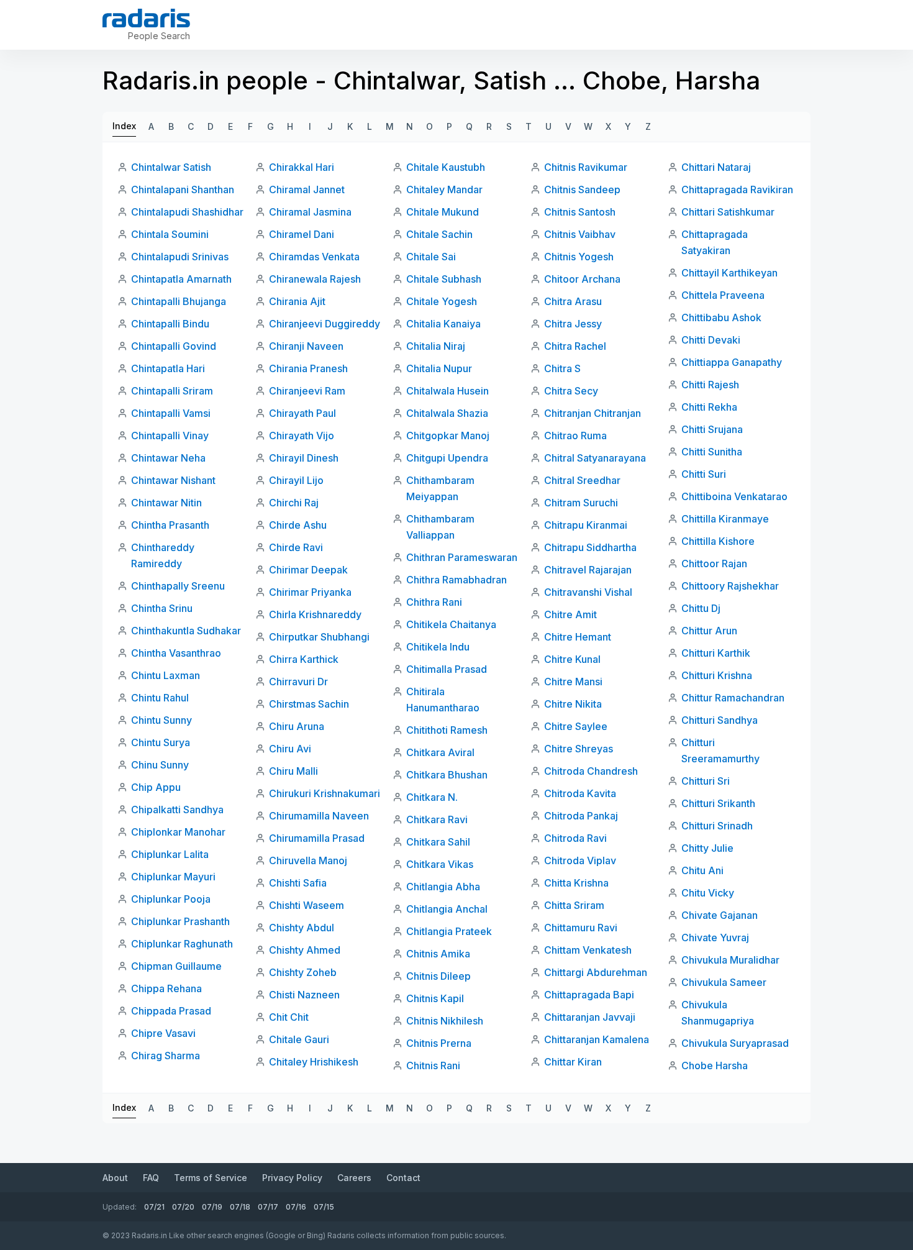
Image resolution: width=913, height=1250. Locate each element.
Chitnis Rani (433, 1065)
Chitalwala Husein (447, 391)
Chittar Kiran (573, 1062)
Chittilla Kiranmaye (725, 519)
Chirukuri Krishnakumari (324, 793)
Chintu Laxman (165, 675)
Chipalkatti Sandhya (177, 809)
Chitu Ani (702, 870)
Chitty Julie (707, 848)
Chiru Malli (293, 771)
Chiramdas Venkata (314, 256)
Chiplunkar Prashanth (180, 921)
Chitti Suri (703, 474)
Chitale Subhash (443, 279)
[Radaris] (146, 18)
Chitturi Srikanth (718, 803)
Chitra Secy (571, 391)
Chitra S (562, 368)
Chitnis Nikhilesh (444, 1021)
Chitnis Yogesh (579, 256)
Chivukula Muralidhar (730, 960)
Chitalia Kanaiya (443, 323)
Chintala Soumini (170, 234)
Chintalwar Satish (171, 167)
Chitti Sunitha (711, 451)
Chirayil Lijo (296, 480)
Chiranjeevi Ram (307, 391)
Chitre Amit (570, 614)
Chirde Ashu (298, 525)
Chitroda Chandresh (591, 771)
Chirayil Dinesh (303, 458)
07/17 (268, 1206)
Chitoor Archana (582, 279)
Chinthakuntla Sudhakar (186, 630)
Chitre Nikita (573, 704)
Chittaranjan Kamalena (596, 1039)
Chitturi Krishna (716, 675)
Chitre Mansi (573, 681)
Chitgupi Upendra (447, 458)
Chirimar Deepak (308, 569)
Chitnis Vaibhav (579, 234)
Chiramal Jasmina (310, 212)
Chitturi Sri (705, 781)
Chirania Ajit (297, 301)
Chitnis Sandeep (582, 189)
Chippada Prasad (171, 1011)
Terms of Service (210, 1177)
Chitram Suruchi (581, 502)
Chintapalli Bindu (170, 323)
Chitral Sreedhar (582, 480)
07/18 (240, 1206)
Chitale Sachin (439, 234)
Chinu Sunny (160, 765)
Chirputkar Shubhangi (319, 637)
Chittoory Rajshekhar (730, 586)
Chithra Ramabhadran (456, 579)
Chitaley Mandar (444, 189)
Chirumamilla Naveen (319, 816)
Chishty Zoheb (303, 972)
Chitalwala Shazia (447, 413)
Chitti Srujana (712, 429)
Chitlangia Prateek (449, 931)
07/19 (212, 1206)
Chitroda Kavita (580, 793)
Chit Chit (289, 1017)
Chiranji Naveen (306, 346)
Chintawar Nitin (166, 502)
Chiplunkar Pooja (171, 899)
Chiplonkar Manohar (178, 832)
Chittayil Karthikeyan (729, 273)
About (115, 1177)
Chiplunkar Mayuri (173, 876)
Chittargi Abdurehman (595, 972)
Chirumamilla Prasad (317, 838)
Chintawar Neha (168, 458)
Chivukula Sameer (723, 982)
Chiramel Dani (301, 234)
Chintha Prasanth (170, 525)
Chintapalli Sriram (172, 391)
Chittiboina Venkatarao (734, 496)
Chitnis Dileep (438, 976)
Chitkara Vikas (439, 864)
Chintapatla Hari (168, 368)
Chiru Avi (290, 748)
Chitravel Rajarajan (588, 569)
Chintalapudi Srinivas (180, 256)
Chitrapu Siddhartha (590, 547)
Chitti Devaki (710, 340)
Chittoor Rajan (714, 563)
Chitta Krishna (576, 883)
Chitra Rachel (575, 346)
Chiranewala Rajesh (315, 279)
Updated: (119, 1206)
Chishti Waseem (306, 905)
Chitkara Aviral (440, 752)
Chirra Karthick (303, 659)
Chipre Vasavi (163, 1033)
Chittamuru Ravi (580, 927)
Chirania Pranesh (308, 368)
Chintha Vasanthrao (176, 653)
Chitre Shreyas (578, 748)
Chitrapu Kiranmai (585, 525)
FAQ (151, 1177)
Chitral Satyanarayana (595, 458)
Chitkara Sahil (438, 842)
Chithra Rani (434, 602)
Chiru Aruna (296, 726)
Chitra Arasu (573, 301)
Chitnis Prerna (438, 1043)
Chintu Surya (160, 742)
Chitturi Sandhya (719, 720)
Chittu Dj (700, 608)
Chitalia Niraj (435, 346)
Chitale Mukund (442, 212)
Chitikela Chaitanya (451, 624)
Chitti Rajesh (710, 384)
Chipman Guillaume (176, 966)
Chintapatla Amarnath (181, 279)
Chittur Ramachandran (732, 697)
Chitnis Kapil (435, 998)
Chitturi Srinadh (717, 825)
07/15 (324, 1206)
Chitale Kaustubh (445, 167)
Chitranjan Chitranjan (592, 413)
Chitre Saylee (575, 726)
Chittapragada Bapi (589, 994)
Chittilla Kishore (718, 541)
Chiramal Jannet (307, 189)
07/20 (183, 1206)
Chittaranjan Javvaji (589, 1017)
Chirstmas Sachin (309, 704)
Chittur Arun (709, 630)
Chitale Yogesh (441, 301)
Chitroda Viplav (580, 860)
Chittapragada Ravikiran (737, 189)
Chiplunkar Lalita (170, 854)
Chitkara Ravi (437, 819)
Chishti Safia (298, 883)
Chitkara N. (432, 797)
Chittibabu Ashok (721, 317)
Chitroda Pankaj (581, 816)
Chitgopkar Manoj (447, 435)
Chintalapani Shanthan (182, 189)
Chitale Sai (431, 256)
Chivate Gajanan (719, 915)
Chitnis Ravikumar (585, 167)
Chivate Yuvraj (715, 937)
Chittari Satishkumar (727, 212)
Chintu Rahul (160, 697)
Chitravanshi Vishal (588, 592)
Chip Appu (156, 787)
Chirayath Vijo (301, 435)
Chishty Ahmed (304, 950)
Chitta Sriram (574, 905)
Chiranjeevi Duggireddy (324, 323)
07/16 (296, 1206)
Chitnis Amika (438, 953)
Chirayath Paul (302, 413)
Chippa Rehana (166, 988)
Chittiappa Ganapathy (731, 362)
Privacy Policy (292, 1177)
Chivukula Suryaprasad (735, 1043)
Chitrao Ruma (575, 435)
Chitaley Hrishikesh (313, 1062)
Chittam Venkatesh (588, 950)
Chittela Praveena (723, 295)
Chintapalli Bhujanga (178, 301)
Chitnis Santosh (579, 212)
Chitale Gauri (299, 1039)
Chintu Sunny (161, 720)
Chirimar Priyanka (310, 592)
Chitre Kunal (572, 659)
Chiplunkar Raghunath (182, 944)
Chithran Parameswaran (461, 557)
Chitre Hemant (577, 637)
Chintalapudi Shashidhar (187, 212)
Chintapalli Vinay (170, 435)
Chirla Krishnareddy (315, 614)
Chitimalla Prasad (446, 669)
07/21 (154, 1206)
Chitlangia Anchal (447, 909)
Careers (354, 1177)
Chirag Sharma (165, 1055)
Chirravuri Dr (298, 681)
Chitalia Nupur (439, 368)
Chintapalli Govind (173, 346)
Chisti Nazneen (304, 994)
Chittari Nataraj (716, 167)
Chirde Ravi (296, 547)
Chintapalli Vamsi (171, 413)
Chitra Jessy (573, 323)
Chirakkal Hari (301, 167)
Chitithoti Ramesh (447, 730)
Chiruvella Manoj (308, 860)
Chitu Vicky (707, 893)
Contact (403, 1177)
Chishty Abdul (301, 927)
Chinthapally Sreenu (178, 586)
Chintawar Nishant (173, 480)
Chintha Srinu (162, 608)
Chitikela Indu (438, 647)
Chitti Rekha (709, 407)
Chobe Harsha (714, 1065)
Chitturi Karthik (715, 653)
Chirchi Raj (294, 502)
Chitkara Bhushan (447, 775)
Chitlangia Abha (443, 886)
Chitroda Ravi (575, 838)
